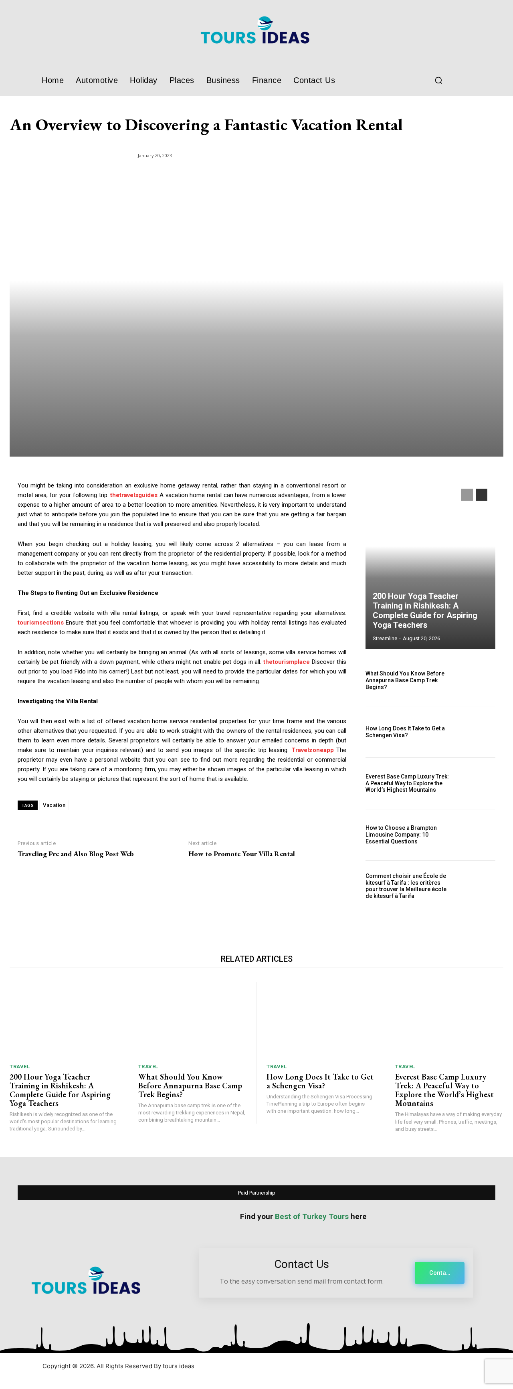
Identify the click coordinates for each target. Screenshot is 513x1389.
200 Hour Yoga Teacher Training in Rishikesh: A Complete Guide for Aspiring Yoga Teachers (425, 610)
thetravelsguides (134, 495)
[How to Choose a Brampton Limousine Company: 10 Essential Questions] (475, 834)
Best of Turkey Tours (312, 1216)
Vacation (54, 805)
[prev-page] (467, 495)
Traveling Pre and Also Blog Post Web (76, 853)
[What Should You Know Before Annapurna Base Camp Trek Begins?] (475, 680)
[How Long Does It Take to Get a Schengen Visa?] (475, 731)
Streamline (385, 638)
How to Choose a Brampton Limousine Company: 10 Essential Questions (401, 835)
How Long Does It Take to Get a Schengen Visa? (405, 731)
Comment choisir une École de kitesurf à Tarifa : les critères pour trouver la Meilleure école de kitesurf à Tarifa (406, 886)
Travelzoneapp (312, 750)
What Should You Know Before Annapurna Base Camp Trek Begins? (405, 680)
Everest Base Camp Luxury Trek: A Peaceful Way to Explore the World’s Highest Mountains (407, 783)
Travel (20, 1066)
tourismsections (41, 622)
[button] (438, 80)
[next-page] (481, 495)
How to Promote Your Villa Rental (241, 853)
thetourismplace (286, 661)
